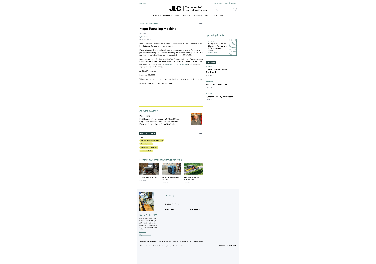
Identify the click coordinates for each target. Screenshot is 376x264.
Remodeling (168, 16)
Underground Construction (149, 147)
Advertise (148, 246)
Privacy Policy (166, 246)
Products (186, 16)
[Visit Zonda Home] (228, 245)
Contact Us (156, 246)
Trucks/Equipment (152, 23)
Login (226, 3)
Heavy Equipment (146, 144)
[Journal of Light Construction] (188, 8)
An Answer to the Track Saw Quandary (192, 178)
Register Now (212, 53)
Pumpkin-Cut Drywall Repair (219, 96)
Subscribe (142, 3)
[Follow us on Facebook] (170, 196)
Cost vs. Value (217, 16)
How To (156, 16)
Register (234, 3)
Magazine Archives (145, 235)
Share (200, 23)
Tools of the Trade (146, 151)
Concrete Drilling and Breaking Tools (152, 140)
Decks (207, 16)
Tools (177, 16)
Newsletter (218, 3)
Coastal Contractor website (177, 64)
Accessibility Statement (180, 246)
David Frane (145, 37)
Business (197, 16)
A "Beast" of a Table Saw (148, 177)
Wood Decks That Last (216, 84)
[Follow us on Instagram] (173, 196)
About (141, 246)
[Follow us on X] (166, 196)
